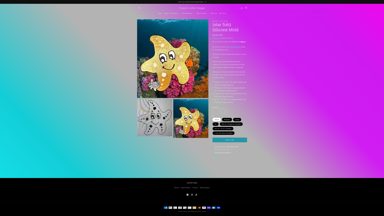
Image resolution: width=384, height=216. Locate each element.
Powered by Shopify (200, 211)
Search (176, 187)
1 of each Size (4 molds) (223, 133)
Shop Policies (235, 47)
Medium (227, 119)
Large (237, 119)
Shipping (215, 38)
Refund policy (205, 187)
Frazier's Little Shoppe (189, 211)
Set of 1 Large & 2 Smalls (231, 124)
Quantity (215, 107)
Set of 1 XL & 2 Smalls (223, 128)
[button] (139, 8)
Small (217, 119)
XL (216, 124)
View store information (222, 152)
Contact (195, 187)
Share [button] (217, 157)
